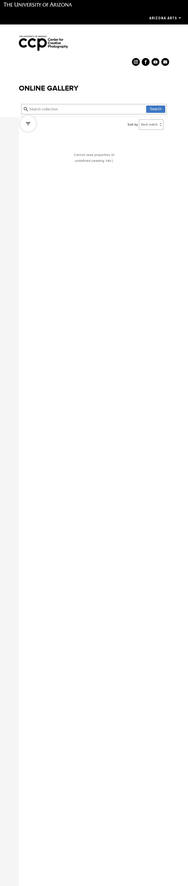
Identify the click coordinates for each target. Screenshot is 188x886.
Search (156, 108)
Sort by (133, 124)
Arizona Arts (163, 18)
